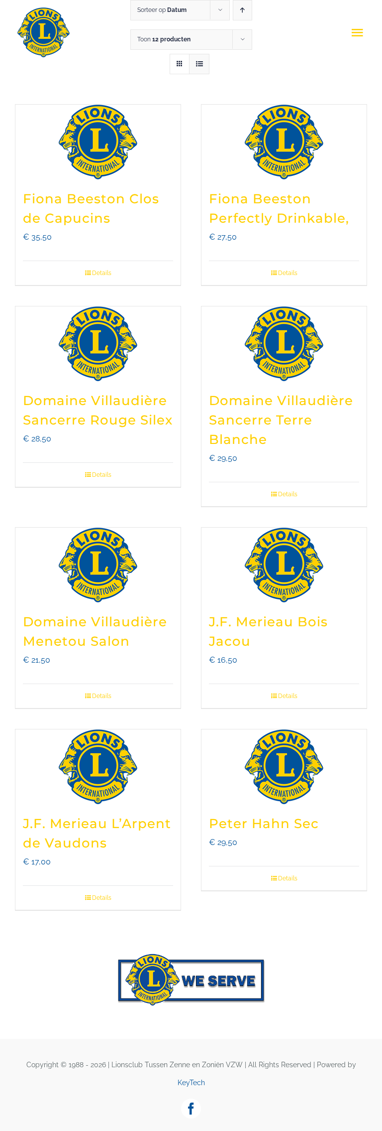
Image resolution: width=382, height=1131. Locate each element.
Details (101, 273)
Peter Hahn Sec (264, 824)
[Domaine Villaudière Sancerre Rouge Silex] (98, 343)
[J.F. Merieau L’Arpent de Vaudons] (98, 766)
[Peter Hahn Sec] (284, 766)
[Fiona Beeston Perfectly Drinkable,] (284, 142)
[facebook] (191, 1109)
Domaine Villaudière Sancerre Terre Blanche (281, 420)
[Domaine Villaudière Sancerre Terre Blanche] (284, 343)
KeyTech (191, 1083)
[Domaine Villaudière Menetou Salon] (98, 565)
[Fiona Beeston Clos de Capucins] (98, 142)
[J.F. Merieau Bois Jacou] (284, 565)
